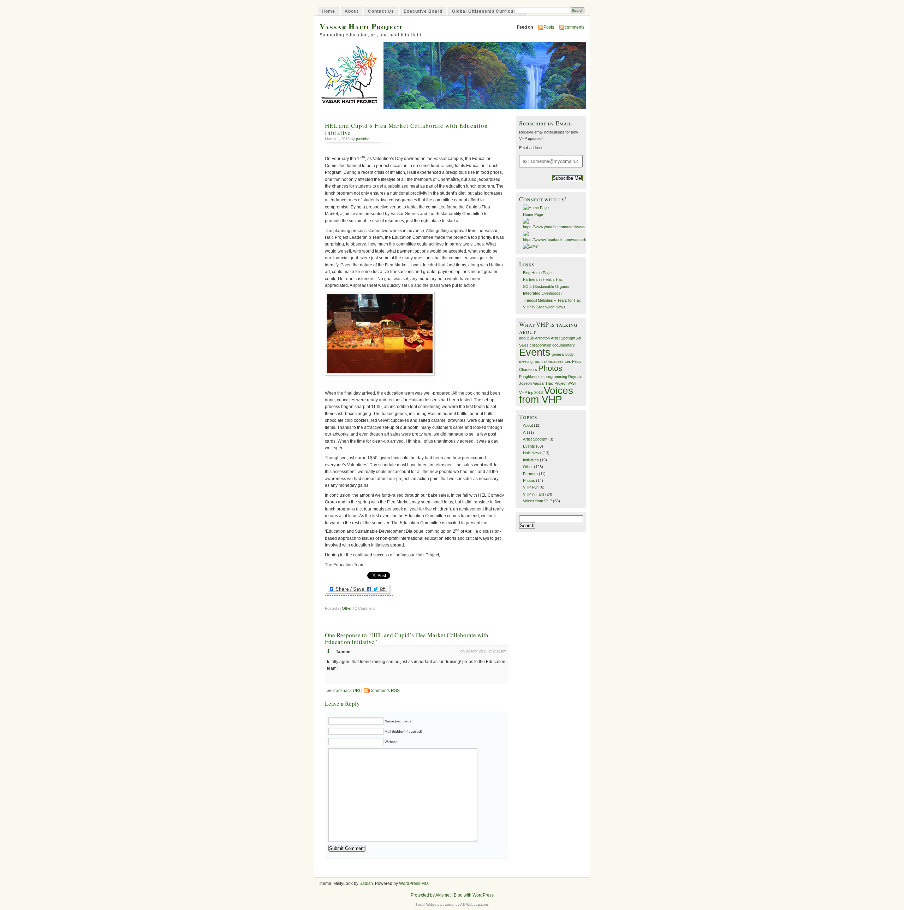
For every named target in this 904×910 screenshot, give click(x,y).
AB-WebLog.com (474, 904)
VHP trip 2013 (531, 392)
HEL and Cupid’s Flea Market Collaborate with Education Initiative (406, 129)
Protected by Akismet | (432, 895)
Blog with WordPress (474, 895)
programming (556, 376)
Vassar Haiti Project (361, 26)
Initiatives (556, 361)
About (351, 11)
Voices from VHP (546, 395)
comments (574, 27)
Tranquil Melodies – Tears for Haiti (552, 300)
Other (347, 608)
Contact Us (381, 11)
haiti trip (540, 361)
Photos (550, 368)
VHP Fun (531, 487)
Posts (548, 27)
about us (526, 338)
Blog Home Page (537, 273)
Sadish (366, 883)
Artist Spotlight (563, 338)
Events (535, 352)
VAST (572, 383)
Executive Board (423, 11)
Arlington (542, 338)
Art (525, 432)
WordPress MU (413, 883)
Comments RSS (384, 690)
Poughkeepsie (531, 376)
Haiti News (532, 453)
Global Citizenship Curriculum (487, 11)
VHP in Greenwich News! (544, 307)
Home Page (533, 214)
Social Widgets (427, 904)
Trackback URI (346, 690)
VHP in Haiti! (533, 494)
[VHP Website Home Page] (536, 208)
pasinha (362, 139)
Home (328, 11)
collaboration (540, 345)
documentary (563, 345)
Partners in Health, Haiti (543, 279)
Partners (530, 474)
